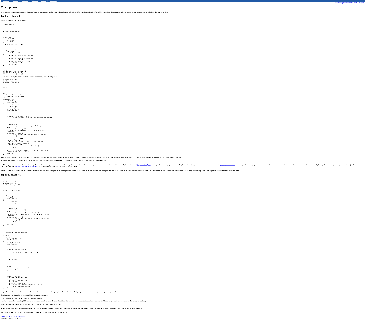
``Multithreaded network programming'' (26, 166)
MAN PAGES (25, 1)
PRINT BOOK (53, 1)
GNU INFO (35, 1)
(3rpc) (143, 165)
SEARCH (43, 1)
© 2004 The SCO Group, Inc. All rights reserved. (13, 316)
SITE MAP (15, 1)
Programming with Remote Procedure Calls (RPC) (349, 3)
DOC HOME (6, 1)
